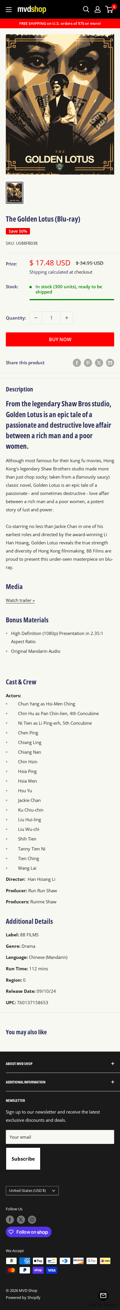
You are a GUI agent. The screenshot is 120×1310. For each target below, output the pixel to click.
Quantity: (16, 318)
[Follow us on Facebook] (10, 1220)
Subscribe (23, 1159)
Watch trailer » (20, 600)
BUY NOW (60, 339)
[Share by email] (110, 362)
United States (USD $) (27, 1190)
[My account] (97, 9)
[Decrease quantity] (36, 318)
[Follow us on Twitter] (21, 1220)
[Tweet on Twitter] (99, 362)
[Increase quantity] (67, 318)
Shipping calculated (48, 272)
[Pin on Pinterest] (88, 362)
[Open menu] (9, 9)
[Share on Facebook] (77, 362)
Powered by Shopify (23, 1297)
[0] (109, 9)
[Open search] (86, 9)
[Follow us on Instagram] (32, 1220)
